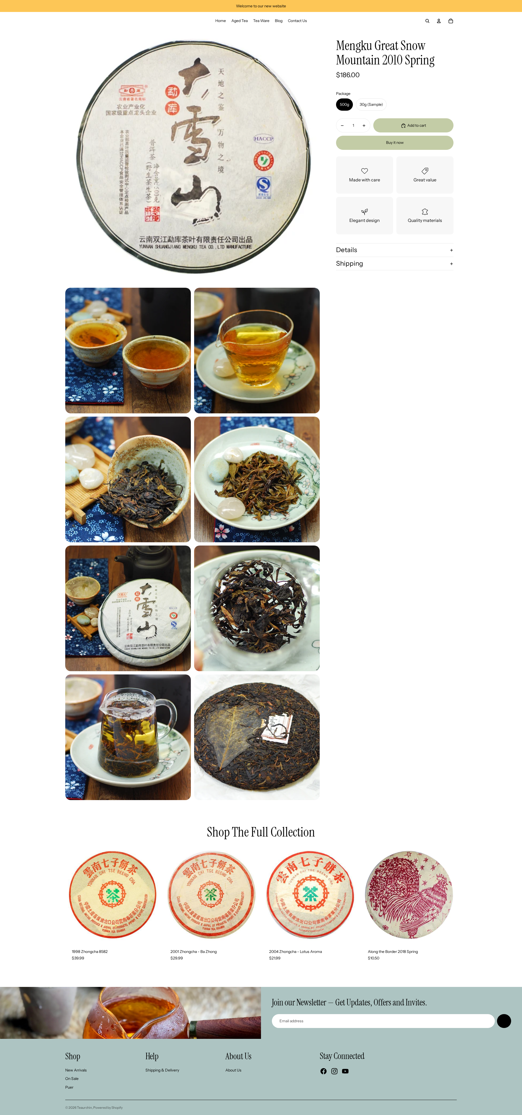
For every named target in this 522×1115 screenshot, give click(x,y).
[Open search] (427, 21)
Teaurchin (84, 1107)
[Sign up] (504, 1021)
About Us (233, 1070)
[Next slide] (152, 895)
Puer (69, 1087)
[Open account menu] (439, 21)
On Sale (72, 1078)
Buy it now (395, 142)
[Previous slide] (73, 895)
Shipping (349, 263)
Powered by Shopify (108, 1107)
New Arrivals (76, 1070)
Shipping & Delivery (162, 1070)
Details (346, 250)
